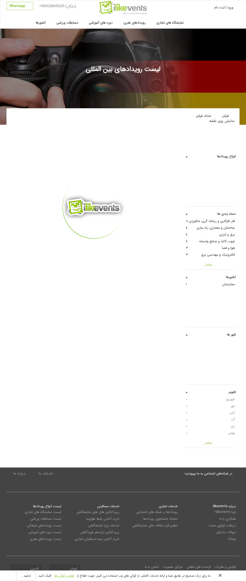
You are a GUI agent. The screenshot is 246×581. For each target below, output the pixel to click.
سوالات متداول (226, 532)
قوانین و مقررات (225, 566)
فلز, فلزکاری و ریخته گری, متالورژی (210, 221)
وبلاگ (232, 539)
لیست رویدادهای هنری (45, 539)
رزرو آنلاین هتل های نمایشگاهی (97, 512)
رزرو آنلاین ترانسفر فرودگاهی (99, 532)
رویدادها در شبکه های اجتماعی (157, 512)
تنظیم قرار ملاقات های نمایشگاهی (155, 525)
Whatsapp (18, 6)
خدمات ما (45, 473)
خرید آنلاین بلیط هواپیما (102, 518)
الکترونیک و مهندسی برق (210, 254)
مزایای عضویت (173, 566)
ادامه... (26, 576)
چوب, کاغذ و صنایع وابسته (210, 241)
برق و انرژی (210, 234)
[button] (210, 118)
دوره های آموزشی (101, 22)
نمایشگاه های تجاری (170, 22)
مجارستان (210, 284)
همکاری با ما (227, 518)
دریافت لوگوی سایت (222, 525)
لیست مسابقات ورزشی (45, 518)
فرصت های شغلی (199, 566)
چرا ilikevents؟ (225, 512)
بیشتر (93, 245)
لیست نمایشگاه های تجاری (43, 512)
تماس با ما (152, 566)
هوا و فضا (210, 248)
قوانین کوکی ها (64, 575)
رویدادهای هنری (134, 22)
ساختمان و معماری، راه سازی (210, 227)
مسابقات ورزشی (67, 22)
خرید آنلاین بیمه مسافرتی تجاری (97, 539)
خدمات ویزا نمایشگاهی (103, 525)
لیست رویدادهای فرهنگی (44, 525)
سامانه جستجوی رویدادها (160, 518)
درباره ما (19, 473)
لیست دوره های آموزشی (44, 532)
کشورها (41, 22)
